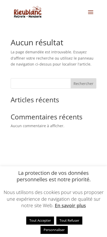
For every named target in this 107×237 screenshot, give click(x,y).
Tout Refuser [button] (69, 220)
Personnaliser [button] (54, 229)
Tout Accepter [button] (40, 220)
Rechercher (83, 83)
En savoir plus (70, 205)
